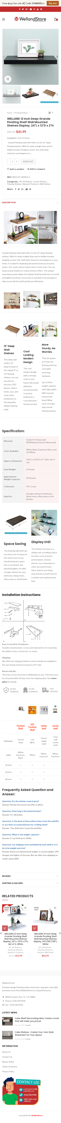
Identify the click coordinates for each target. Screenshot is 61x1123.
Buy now (53, 3)
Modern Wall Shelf (45, 952)
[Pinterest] (30, 189)
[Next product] (52, 112)
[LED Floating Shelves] (32, 709)
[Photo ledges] (44, 709)
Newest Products (30, 184)
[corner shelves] (55, 709)
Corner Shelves (40, 181)
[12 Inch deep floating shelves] (20, 709)
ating (33, 727)
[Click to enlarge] (7, 79)
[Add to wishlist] (25, 908)
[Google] (23, 189)
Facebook (19, 9)
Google (27, 9)
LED (32, 724)
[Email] (27, 189)
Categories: (12, 181)
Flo (29, 727)
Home (9, 113)
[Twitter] (19, 189)
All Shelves (27, 181)
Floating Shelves (14, 184)
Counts (28, 1025)
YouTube (37, 9)
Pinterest (41, 9)
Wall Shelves (45, 184)
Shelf (32, 729)
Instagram (34, 9)
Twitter (23, 9)
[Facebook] (15, 189)
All (20, 181)
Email (31, 9)
